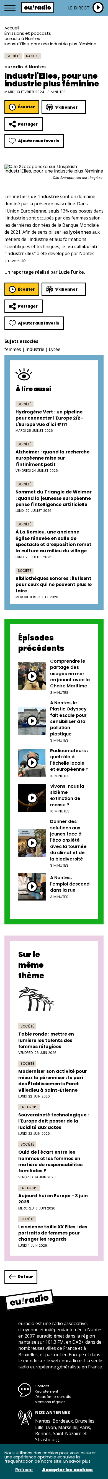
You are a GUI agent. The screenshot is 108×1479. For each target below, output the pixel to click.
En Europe (28, 1107)
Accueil (11, 28)
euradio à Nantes (22, 38)
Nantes (32, 56)
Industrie (34, 349)
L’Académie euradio (53, 1396)
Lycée (54, 349)
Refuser (24, 1470)
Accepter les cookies (67, 1470)
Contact (42, 1386)
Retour (25, 1277)
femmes (12, 349)
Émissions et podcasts (27, 33)
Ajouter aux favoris (38, 141)
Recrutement (46, 1391)
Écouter (26, 107)
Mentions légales (50, 1402)
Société (13, 56)
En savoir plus (77, 1461)
